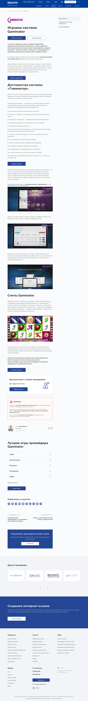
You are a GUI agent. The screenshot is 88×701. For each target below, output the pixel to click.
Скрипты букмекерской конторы (16, 650)
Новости (10, 674)
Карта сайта (24, 696)
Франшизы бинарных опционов (65, 650)
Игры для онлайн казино (14, 658)
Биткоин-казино (12, 644)
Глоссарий (11, 683)
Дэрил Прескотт (23, 426)
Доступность (54, 696)
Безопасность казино (63, 653)
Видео (9, 686)
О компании (68, 5)
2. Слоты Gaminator (64, 26)
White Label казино (13, 641)
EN (62, 668)
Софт (53, 5)
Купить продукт (16, 618)
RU (58, 668)
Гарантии (36, 671)
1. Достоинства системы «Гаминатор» (65, 23)
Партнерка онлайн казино (15, 655)
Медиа (60, 5)
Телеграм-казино (12, 653)
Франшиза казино (37, 641)
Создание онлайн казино (39, 650)
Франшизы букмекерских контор (66, 644)
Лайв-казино (11, 661)
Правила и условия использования (54, 698)
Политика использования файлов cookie (35, 698)
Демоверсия (36, 655)
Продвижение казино (38, 638)
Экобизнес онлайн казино (40, 644)
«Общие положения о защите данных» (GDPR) (39, 696)
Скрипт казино (12, 647)
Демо (55, 1)
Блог (9, 672)
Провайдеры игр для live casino (65, 641)
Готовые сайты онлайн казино (41, 653)
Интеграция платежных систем (65, 647)
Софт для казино (18, 10)
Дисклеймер (17, 696)
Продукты (38, 5)
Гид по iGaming (12, 680)
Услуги (47, 5)
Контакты (77, 5)
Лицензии (35, 661)
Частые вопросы (12, 677)
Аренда (48, 1)
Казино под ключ (12, 638)
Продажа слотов (37, 647)
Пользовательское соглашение (65, 696)
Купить (40, 1)
